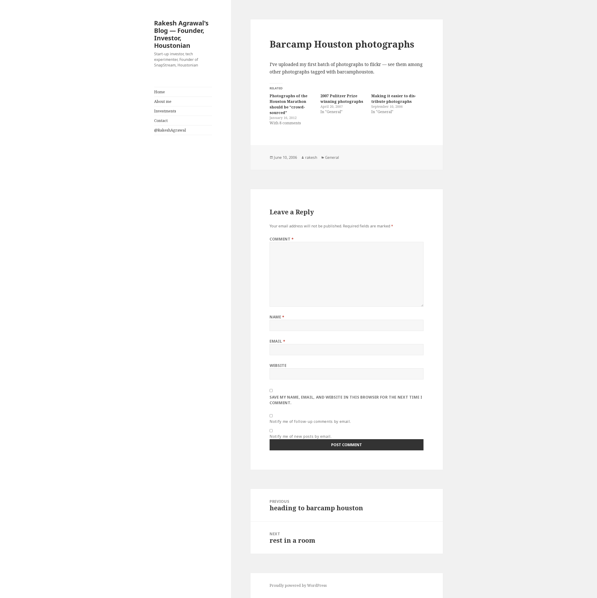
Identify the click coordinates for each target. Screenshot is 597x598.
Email (277, 341)
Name (277, 317)
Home (159, 91)
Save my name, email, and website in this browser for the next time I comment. (346, 400)
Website (278, 365)
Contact (161, 120)
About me (162, 101)
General (332, 157)
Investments (165, 111)
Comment (282, 239)
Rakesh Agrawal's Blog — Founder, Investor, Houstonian (181, 34)
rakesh (311, 157)
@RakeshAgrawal (170, 130)
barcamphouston (355, 72)
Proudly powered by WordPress (298, 585)
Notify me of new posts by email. (300, 436)
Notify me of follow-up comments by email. (310, 421)
